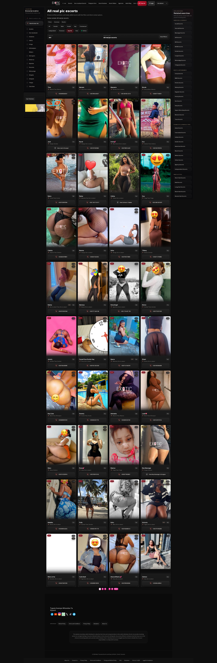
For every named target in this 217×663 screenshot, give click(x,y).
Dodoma (31, 36)
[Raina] (93, 173)
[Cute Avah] (93, 554)
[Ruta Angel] (124, 282)
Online (85, 31)
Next (116, 589)
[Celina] (124, 173)
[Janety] (61, 336)
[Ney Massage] (156, 445)
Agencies (120, 3)
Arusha (31, 29)
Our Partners (30, 99)
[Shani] (156, 336)
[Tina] (61, 64)
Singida (31, 75)
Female (55, 26)
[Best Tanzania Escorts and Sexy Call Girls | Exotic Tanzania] (56, 3)
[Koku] (124, 499)
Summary (56, 22)
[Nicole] (156, 64)
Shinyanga (32, 71)
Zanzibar (32, 86)
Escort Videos (112, 3)
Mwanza (31, 59)
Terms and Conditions (74, 623)
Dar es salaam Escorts (80, 3)
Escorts (70, 3)
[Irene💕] (124, 119)
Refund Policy (62, 623)
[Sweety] (93, 390)
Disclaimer (96, 623)
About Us (104, 623)
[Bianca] (124, 445)
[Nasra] (124, 336)
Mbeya (31, 52)
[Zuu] (156, 173)
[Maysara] (124, 64)
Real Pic (70, 31)
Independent (52, 31)
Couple (69, 26)
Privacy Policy (86, 623)
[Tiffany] (156, 227)
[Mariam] (93, 64)
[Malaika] (61, 499)
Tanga (31, 82)
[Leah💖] (156, 390)
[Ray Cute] (61, 390)
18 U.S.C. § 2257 (136, 660)
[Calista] (61, 227)
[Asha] (124, 227)
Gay (75, 26)
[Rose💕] (93, 445)
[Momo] (156, 282)
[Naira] (61, 173)
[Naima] (61, 282)
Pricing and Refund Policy (110, 660)
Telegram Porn (92, 3)
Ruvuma (31, 67)
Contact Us (136, 3)
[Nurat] (93, 119)
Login (152, 3)
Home (64, 3)
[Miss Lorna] (61, 554)
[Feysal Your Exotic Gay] (93, 336)
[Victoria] (156, 499)
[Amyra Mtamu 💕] (124, 554)
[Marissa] (93, 282)
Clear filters (163, 36)
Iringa (31, 44)
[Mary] (61, 445)
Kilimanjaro (32, 48)
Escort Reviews (103, 3)
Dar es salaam (33, 33)
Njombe (31, 63)
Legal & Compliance (148, 660)
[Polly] (93, 499)
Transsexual (83, 26)
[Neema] (93, 227)
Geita (31, 40)
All (49, 26)
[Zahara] (156, 554)
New (77, 31)
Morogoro (32, 56)
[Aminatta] (124, 390)
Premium (61, 31)
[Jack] (61, 119)
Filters (50, 22)
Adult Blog (128, 3)
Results (64, 22)
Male (62, 26)
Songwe (31, 79)
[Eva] (156, 119)
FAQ (120, 660)
